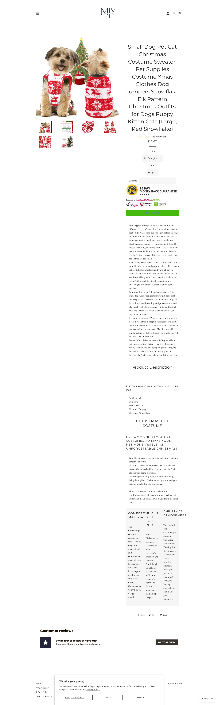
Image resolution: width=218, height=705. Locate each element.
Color (152, 151)
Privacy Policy (42, 687)
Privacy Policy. (93, 689)
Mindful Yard (176, 683)
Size (152, 165)
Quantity (133, 180)
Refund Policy (42, 692)
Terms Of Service (44, 696)
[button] (152, 137)
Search (39, 683)
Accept (107, 697)
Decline (140, 697)
